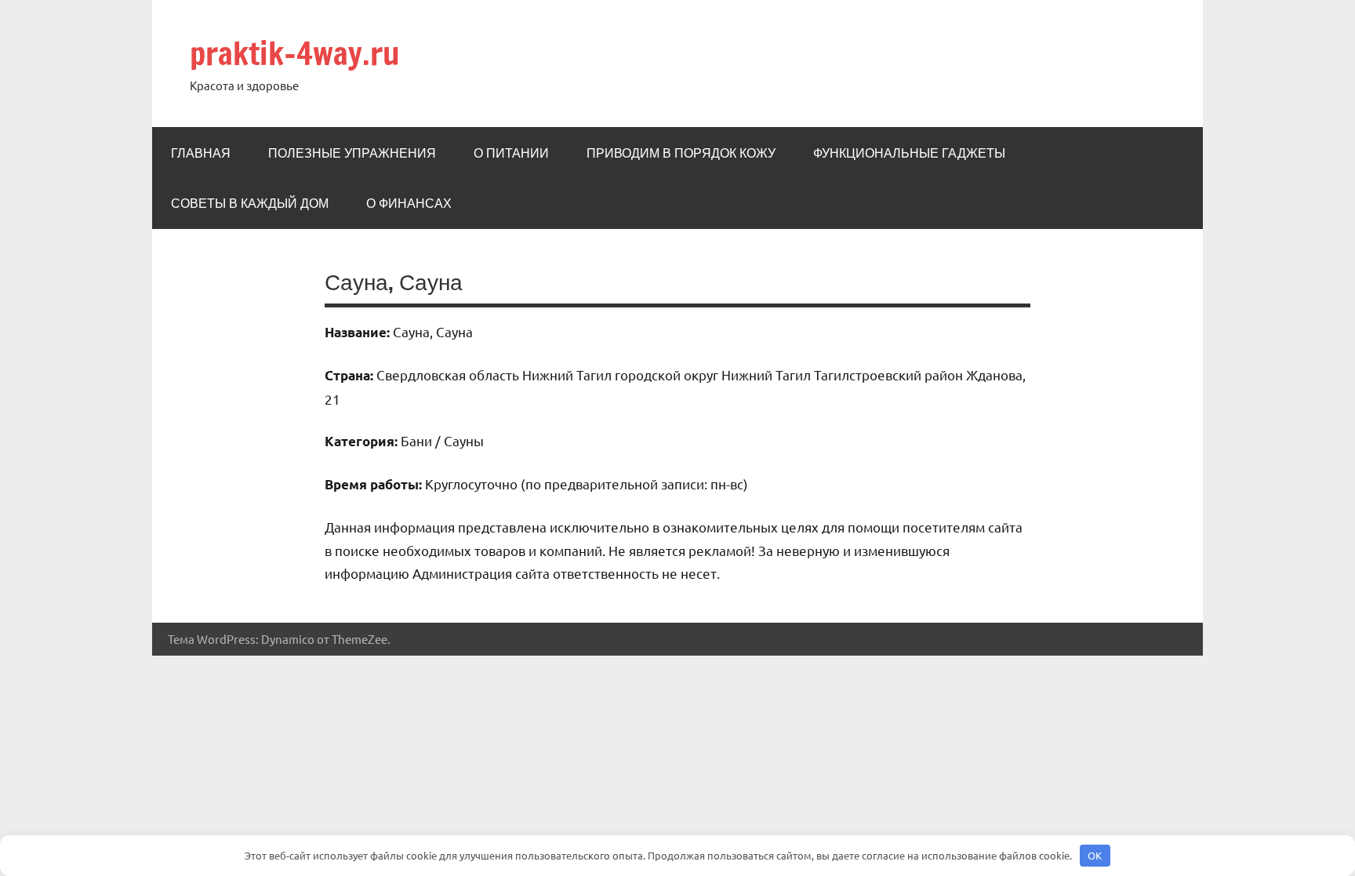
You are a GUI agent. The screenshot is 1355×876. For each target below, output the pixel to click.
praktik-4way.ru (295, 53)
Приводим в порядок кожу (681, 153)
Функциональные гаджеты (909, 153)
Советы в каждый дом (250, 203)
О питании (511, 153)
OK (1095, 855)
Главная (201, 153)
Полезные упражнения (352, 153)
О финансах (409, 203)
